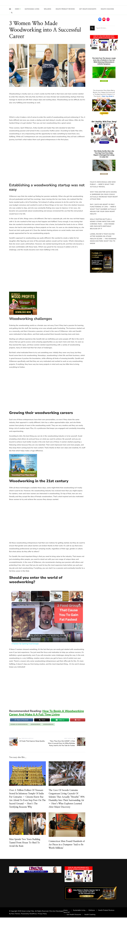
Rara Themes (15, 914)
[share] (79, 604)
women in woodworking (19, 724)
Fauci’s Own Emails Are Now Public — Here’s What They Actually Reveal (103, 184)
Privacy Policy (42, 914)
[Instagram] (108, 19)
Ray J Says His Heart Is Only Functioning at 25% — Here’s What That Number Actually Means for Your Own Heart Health (103, 209)
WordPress (33, 914)
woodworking (48, 724)
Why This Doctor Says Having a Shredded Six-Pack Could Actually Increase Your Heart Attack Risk (104, 195)
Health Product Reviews (65, 9)
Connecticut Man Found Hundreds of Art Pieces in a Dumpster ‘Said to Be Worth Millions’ (67, 844)
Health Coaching (107, 9)
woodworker (35, 724)
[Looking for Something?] (105, 28)
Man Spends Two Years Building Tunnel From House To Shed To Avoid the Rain (24, 842)
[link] (14, 605)
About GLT (67, 912)
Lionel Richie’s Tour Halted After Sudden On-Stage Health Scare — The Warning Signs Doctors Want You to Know (103, 238)
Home (17, 9)
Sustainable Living (32, 9)
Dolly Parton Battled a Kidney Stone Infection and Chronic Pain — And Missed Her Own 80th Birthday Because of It (102, 224)
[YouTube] (103, 19)
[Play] (59, 596)
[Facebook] (99, 19)
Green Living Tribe (28, 911)
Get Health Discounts (87, 9)
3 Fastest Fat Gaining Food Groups (30, 605)
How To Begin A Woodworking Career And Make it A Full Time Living (46, 712)
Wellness (47, 9)
